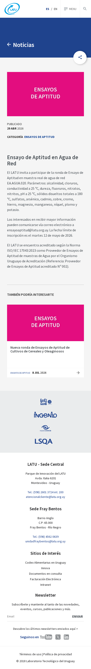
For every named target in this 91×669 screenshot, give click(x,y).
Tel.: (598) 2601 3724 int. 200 (45, 492)
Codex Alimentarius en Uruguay (45, 563)
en (55, 9)
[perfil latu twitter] (58, 637)
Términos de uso (30, 654)
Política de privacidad (57, 654)
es (47, 9)
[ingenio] (45, 415)
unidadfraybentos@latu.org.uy (45, 541)
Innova (45, 568)
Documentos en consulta (45, 574)
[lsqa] (45, 441)
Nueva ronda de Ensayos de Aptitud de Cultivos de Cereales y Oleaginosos (40, 349)
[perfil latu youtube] (46, 637)
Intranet (45, 585)
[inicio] (12, 9)
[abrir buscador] (85, 9)
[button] (80, 57)
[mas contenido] (10, 45)
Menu (72, 9)
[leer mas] (78, 373)
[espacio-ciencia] (45, 428)
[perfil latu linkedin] (66, 637)
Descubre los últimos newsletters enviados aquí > (45, 629)
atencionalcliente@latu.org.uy (45, 497)
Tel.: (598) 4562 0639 (46, 537)
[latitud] (45, 401)
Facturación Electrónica (45, 579)
